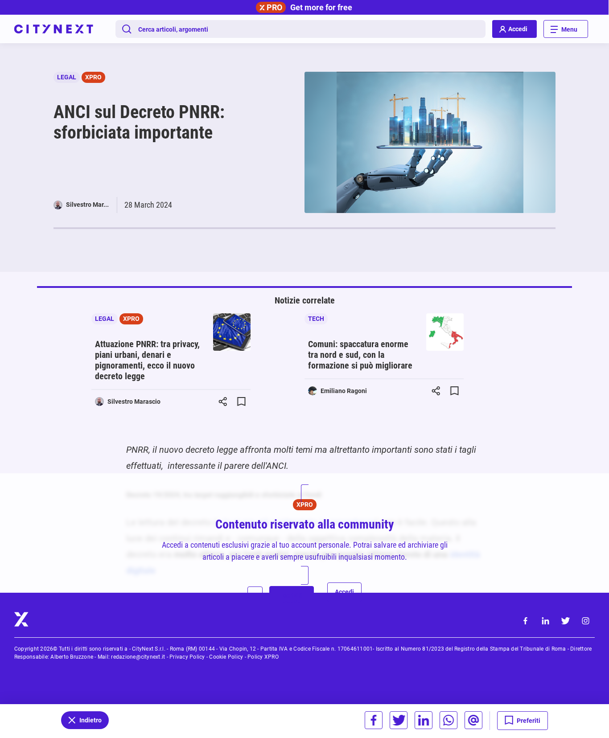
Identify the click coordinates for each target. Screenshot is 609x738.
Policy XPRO (263, 657)
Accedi (344, 591)
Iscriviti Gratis (291, 598)
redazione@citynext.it (138, 657)
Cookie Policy (226, 657)
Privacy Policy (187, 657)
